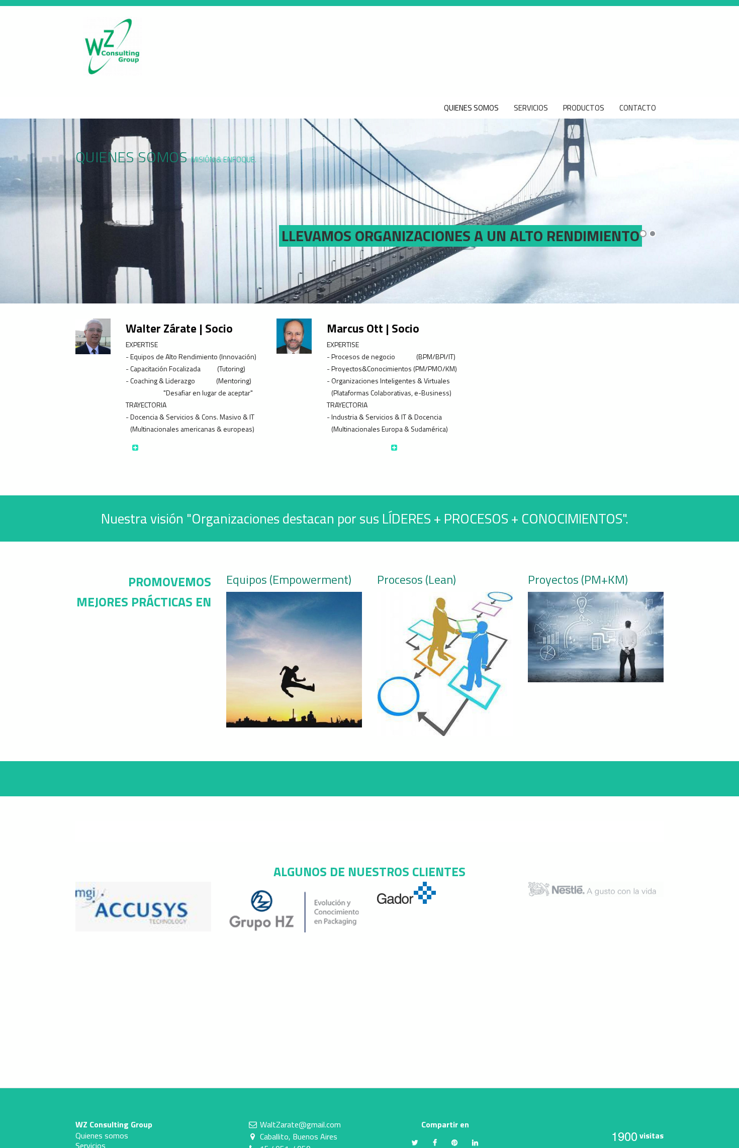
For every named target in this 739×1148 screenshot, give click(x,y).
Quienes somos (101, 1135)
